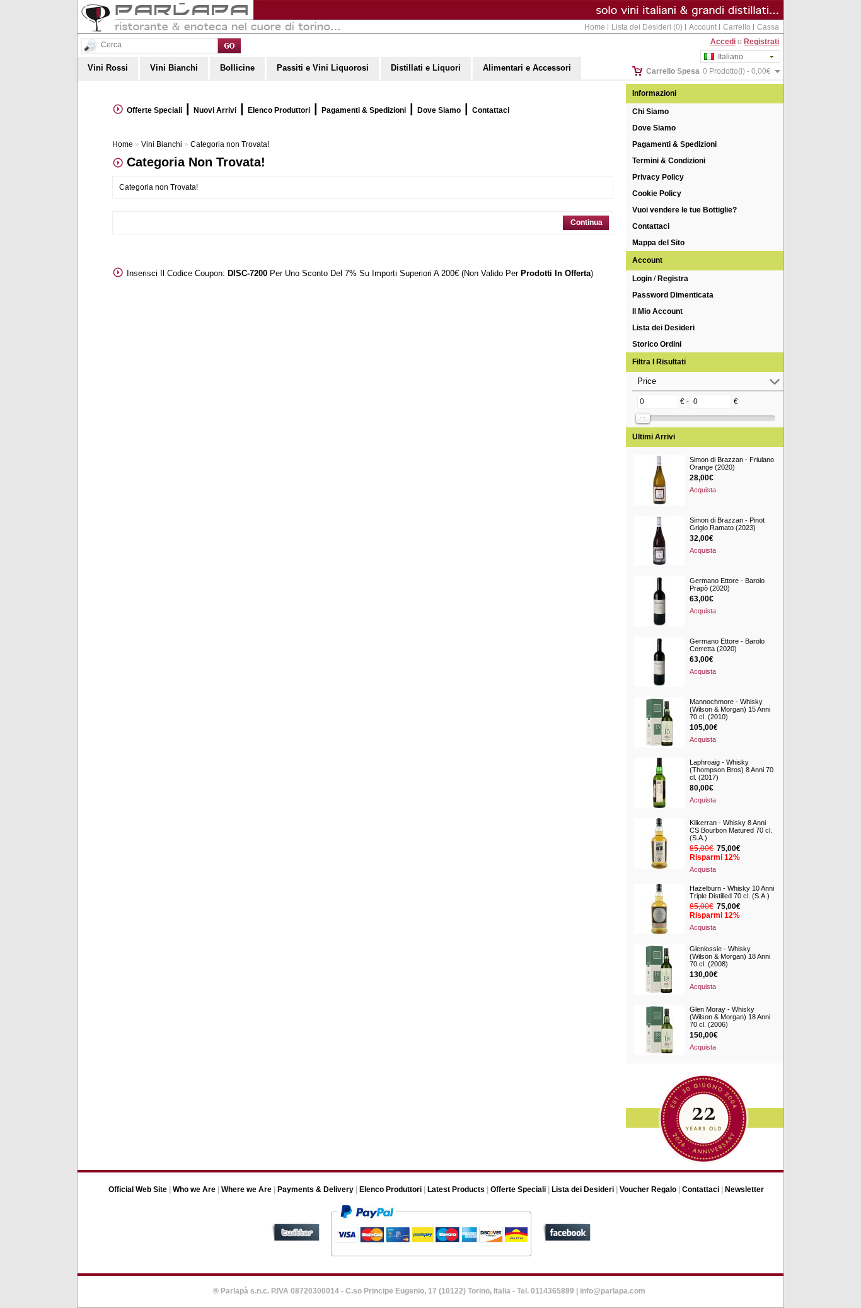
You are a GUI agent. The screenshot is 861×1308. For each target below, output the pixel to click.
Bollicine (237, 67)
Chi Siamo (650, 111)
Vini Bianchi (174, 67)
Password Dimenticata (673, 295)
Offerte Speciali (154, 110)
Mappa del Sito (658, 242)
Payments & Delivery (315, 1189)
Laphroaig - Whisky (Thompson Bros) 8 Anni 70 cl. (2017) (731, 769)
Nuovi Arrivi (215, 110)
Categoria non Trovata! (229, 144)
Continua (586, 222)
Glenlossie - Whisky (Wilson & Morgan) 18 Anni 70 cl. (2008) (730, 956)
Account (703, 27)
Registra (672, 278)
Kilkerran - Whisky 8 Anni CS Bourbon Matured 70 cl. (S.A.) (731, 830)
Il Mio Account (657, 311)
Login (642, 278)
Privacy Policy (658, 177)
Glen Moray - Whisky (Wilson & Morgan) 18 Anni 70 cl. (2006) (730, 1016)
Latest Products (456, 1189)
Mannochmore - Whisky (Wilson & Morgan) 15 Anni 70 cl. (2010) (730, 709)
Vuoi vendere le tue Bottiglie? (684, 209)
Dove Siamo (654, 128)
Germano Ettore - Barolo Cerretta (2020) (727, 644)
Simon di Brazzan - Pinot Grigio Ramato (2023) (727, 523)
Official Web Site (137, 1189)
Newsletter (744, 1189)
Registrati (761, 41)
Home (594, 27)
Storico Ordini (656, 344)
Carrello (737, 27)
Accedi (723, 41)
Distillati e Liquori (426, 67)
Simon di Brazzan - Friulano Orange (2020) (732, 463)
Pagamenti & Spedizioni (674, 144)
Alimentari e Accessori (527, 67)
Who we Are (194, 1189)
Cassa (768, 27)
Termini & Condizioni (668, 160)
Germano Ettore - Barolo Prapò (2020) (727, 584)
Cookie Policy (656, 193)
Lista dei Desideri (663, 327)
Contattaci (650, 226)
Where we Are (246, 1189)
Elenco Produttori (279, 110)
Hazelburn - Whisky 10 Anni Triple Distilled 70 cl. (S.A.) (732, 892)
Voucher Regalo (648, 1189)
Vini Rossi (108, 67)
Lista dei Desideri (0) (647, 27)
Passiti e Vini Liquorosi (323, 67)
